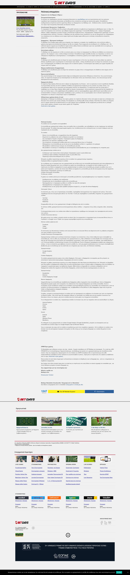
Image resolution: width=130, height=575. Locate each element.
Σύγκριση (18, 504)
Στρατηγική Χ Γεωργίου (72, 471)
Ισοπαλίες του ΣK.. (47, 427)
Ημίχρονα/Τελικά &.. (22, 427)
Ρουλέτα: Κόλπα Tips (21, 474)
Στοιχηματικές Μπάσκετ (37, 480)
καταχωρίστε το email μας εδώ (74, 384)
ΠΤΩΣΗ (30, 6)
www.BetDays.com (82, 19)
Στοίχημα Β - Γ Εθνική (37, 484)
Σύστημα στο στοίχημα (72, 477)
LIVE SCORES (92, 6)
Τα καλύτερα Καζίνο (20, 467)
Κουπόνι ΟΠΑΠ (104, 474)
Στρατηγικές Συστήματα (72, 467)
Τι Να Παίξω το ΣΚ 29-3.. (98, 427)
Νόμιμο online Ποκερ (21, 480)
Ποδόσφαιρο (87, 467)
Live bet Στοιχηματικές (37, 477)
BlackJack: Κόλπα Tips (21, 477)
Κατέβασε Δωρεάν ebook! (73, 484)
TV (85, 6)
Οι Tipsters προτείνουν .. (73, 427)
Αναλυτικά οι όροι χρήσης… (49, 106)
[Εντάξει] (128, 572)
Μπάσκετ (86, 471)
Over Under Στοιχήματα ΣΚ (55, 477)
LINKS (106, 6)
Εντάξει (119, 572)
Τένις (85, 474)
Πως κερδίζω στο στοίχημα (73, 474)
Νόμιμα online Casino (21, 484)
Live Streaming (88, 477)
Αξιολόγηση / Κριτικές (21, 500)
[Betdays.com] (65, 2)
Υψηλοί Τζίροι (104, 467)
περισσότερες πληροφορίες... (25, 36)
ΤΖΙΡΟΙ (35, 6)
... (26, 433)
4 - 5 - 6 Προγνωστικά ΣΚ (55, 480)
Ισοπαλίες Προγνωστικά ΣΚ (55, 474)
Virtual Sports (19, 471)
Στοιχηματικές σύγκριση (38, 471)
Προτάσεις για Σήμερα (54, 467)
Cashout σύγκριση (36, 474)
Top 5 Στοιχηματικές (36, 467)
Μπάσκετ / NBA (52, 471)
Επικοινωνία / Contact (47, 375)
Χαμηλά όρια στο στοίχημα (73, 480)
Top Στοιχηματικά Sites (106, 477)
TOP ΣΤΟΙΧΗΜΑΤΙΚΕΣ (45, 6)
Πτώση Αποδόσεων (105, 471)
